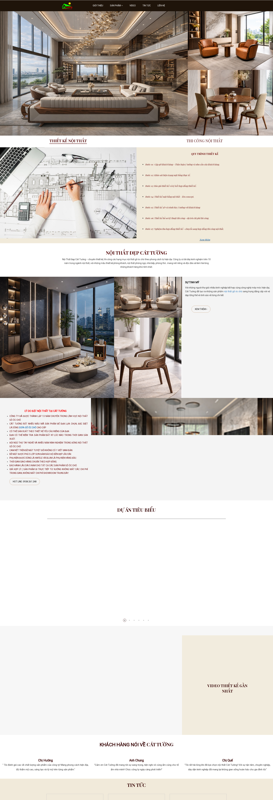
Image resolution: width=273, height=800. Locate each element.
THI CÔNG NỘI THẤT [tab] (205, 140)
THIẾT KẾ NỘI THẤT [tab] (68, 140)
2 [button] (129, 620)
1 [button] (124, 620)
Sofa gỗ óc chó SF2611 (136, 611)
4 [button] (138, 620)
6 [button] (148, 620)
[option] (136, 73)
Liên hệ (161, 5)
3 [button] (134, 620)
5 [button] (143, 620)
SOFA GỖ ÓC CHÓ (27, 427)
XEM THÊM (200, 309)
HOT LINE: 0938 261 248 (24, 481)
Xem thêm (205, 239)
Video (133, 5)
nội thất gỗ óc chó (233, 291)
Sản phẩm (115, 5)
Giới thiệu (98, 5)
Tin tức (147, 5)
